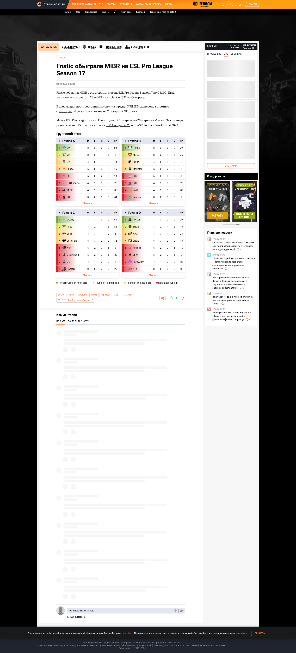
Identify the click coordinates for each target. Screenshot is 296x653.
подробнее (127, 633)
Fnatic (71, 295)
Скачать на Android (244, 215)
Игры (168, 4)
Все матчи (231, 166)
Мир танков (91, 12)
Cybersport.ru (125, 648)
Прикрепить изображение (175, 610)
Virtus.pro (82, 295)
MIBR (116, 295)
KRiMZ (94, 295)
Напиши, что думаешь (81, 610)
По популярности (78, 321)
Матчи (111, 4)
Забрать (217, 215)
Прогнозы (126, 12)
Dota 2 (68, 12)
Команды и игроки (148, 4)
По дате (60, 321)
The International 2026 (87, 4)
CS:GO (61, 295)
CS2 (78, 12)
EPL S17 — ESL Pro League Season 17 (75, 300)
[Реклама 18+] (249, 45)
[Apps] (223, 4)
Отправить (182, 610)
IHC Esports (127, 295)
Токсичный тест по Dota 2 (163, 12)
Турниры (126, 4)
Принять (260, 633)
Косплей (140, 12)
